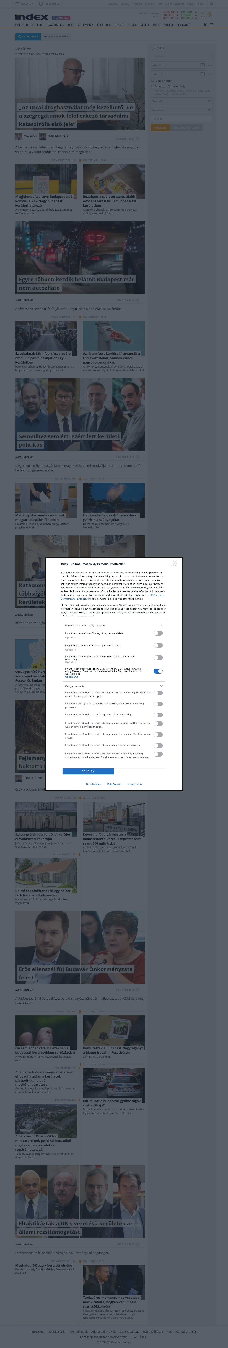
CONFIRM (88, 771)
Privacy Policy (134, 783)
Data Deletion (94, 783)
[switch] (158, 633)
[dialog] (114, 674)
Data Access (114, 783)
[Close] (175, 564)
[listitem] (114, 625)
